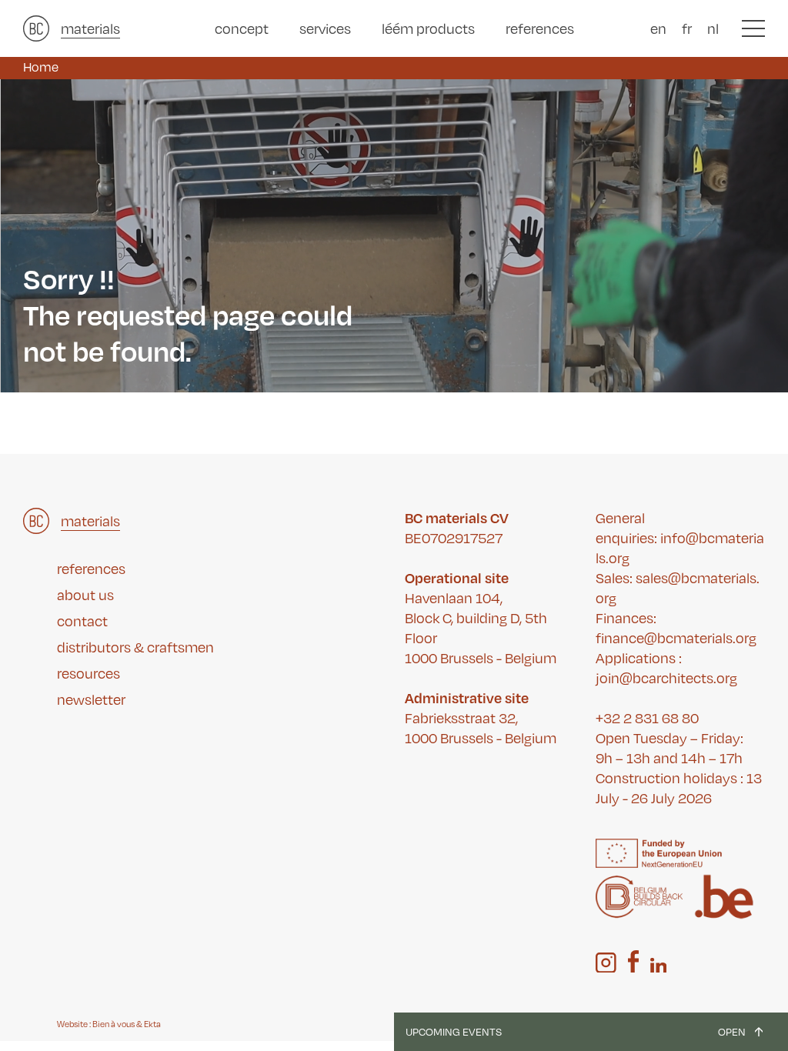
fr (687, 28)
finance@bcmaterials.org (676, 637)
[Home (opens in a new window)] (36, 28)
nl (713, 28)
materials (90, 28)
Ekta (152, 1023)
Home (40, 66)
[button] (753, 28)
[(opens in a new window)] (606, 963)
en (658, 28)
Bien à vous (113, 1023)
